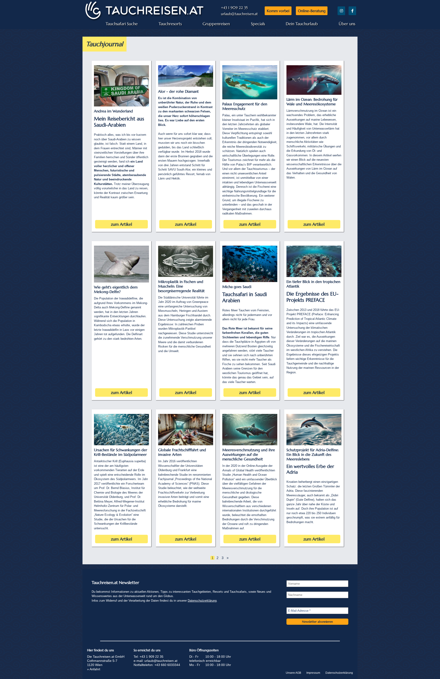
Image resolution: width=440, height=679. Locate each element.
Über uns (347, 23)
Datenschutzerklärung (202, 600)
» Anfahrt (93, 669)
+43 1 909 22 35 (234, 7)
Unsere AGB (293, 672)
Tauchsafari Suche (122, 23)
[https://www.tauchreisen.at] (144, 19)
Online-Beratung (311, 10)
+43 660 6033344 (167, 665)
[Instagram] (341, 10)
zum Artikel (121, 224)
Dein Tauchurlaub (302, 23)
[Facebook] (352, 10)
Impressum (313, 672)
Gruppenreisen (216, 23)
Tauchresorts (170, 23)
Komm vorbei (278, 10)
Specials (258, 23)
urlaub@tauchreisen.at (239, 13)
